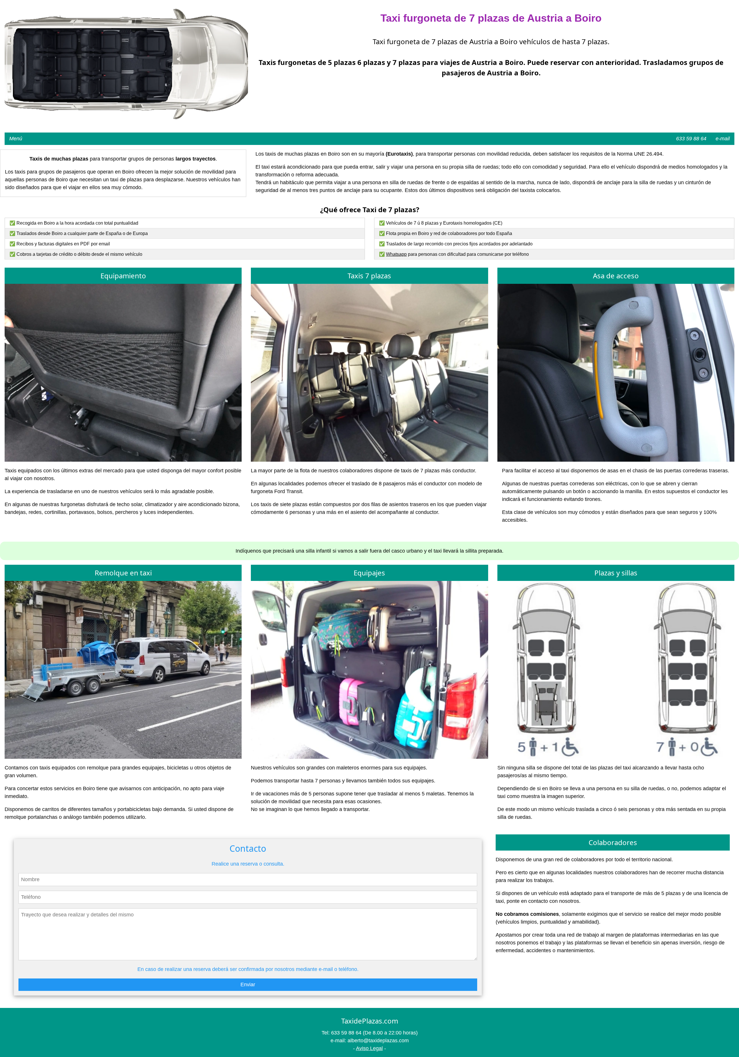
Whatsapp (396, 254)
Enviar (247, 984)
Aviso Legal (369, 1048)
